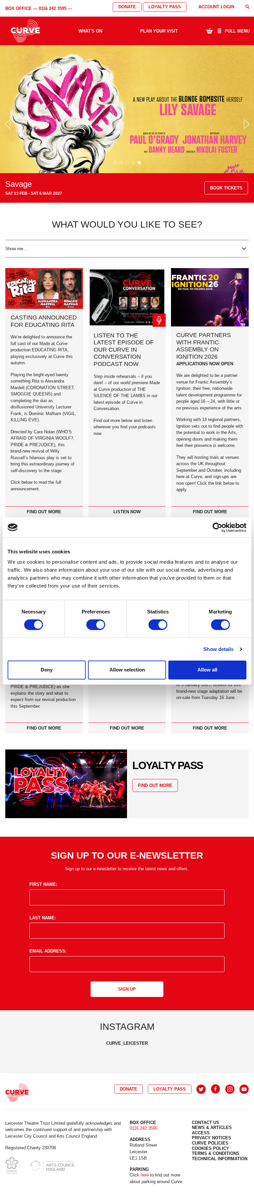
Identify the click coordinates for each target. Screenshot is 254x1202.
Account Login (216, 6)
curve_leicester (127, 1043)
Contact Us (205, 1122)
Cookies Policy (210, 1148)
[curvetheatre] (244, 1089)
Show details (218, 649)
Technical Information (219, 1158)
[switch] (95, 624)
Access (201, 1132)
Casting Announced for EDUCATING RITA (44, 321)
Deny (47, 669)
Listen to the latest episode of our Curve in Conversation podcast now (124, 349)
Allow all (207, 669)
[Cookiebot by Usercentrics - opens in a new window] (217, 527)
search (247, 7)
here (145, 1174)
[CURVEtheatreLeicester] (215, 1089)
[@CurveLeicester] (201, 1089)
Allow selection (127, 669)
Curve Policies (210, 1143)
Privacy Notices (211, 1137)
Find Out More (44, 511)
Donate (127, 6)
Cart (209, 30)
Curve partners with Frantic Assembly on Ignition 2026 (203, 346)
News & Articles (212, 1127)
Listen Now (127, 511)
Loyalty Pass (164, 6)
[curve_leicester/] (229, 1089)
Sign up (127, 989)
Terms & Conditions (215, 1153)
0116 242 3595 (52, 8)
